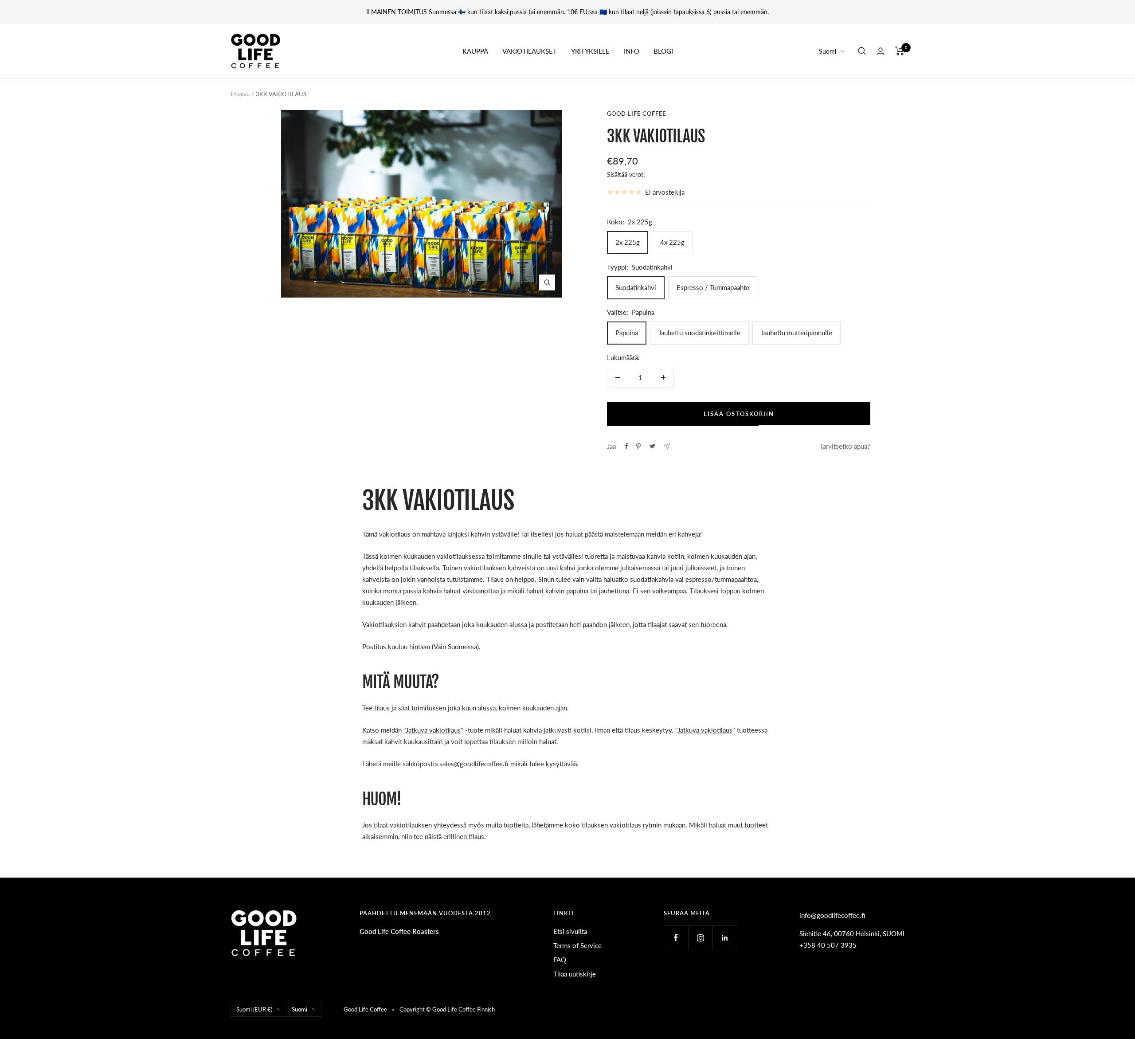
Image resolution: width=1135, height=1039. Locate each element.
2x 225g (627, 242)
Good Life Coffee (636, 113)
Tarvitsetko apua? (845, 446)
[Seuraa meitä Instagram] (700, 937)
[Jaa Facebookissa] (626, 446)
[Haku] (862, 51)
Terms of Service (577, 945)
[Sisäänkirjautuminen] (881, 51)
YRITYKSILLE (590, 51)
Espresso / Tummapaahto (713, 287)
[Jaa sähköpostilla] (667, 446)
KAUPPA (475, 51)
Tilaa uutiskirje (574, 974)
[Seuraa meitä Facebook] (676, 937)
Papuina (626, 333)
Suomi (827, 51)
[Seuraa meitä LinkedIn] (724, 937)
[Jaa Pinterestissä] (638, 446)
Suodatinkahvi (635, 287)
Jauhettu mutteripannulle (796, 333)
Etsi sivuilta (570, 931)
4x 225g (672, 242)
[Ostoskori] (899, 51)
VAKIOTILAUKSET (529, 51)
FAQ (559, 960)
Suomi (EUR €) (254, 1009)
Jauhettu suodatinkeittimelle (699, 333)
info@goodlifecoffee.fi (832, 915)
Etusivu (240, 94)
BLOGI (663, 51)
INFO (631, 51)
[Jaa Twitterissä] (652, 446)
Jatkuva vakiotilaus (433, 730)
